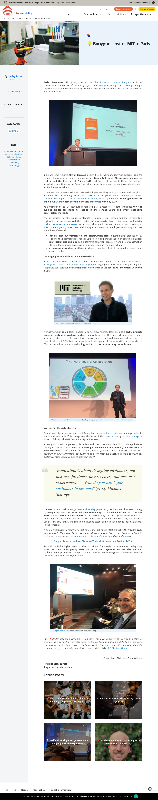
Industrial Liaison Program (115, 82)
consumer (13, 162)
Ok (136, 796)
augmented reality (13, 154)
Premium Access (147, 9)
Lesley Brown (16, 76)
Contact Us (39, 789)
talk (52, 261)
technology (14, 165)
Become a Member (123, 9)
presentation (111, 436)
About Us (73, 14)
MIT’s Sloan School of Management (77, 264)
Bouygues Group (108, 85)
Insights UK (16, 18)
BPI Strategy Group (118, 648)
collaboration (14, 159)
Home (6, 18)
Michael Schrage (130, 436)
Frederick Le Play (86, 509)
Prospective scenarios (143, 14)
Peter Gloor (62, 261)
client (17, 157)
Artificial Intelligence (13, 151)
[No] (155, 796)
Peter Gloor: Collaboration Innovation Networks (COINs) (75, 323)
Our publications (93, 14)
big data (10, 157)
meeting (128, 85)
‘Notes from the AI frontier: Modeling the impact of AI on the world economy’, (93, 197)
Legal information (61, 789)
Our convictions (117, 14)
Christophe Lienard (58, 630)
